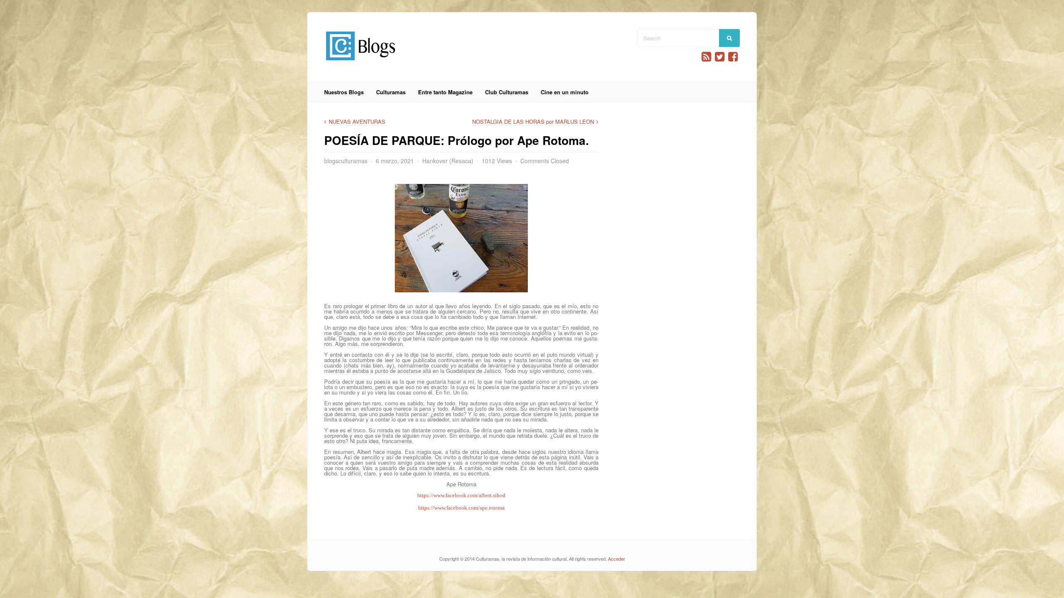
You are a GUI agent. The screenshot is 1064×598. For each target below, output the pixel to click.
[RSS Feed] (706, 56)
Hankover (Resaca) (447, 161)
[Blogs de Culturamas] (360, 63)
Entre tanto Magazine (445, 92)
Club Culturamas (506, 92)
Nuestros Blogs (344, 92)
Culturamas (391, 92)
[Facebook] (733, 56)
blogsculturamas (345, 161)
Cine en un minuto (565, 92)
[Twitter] (719, 56)
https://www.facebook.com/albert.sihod (461, 495)
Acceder (616, 558)
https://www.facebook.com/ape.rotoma (461, 508)
